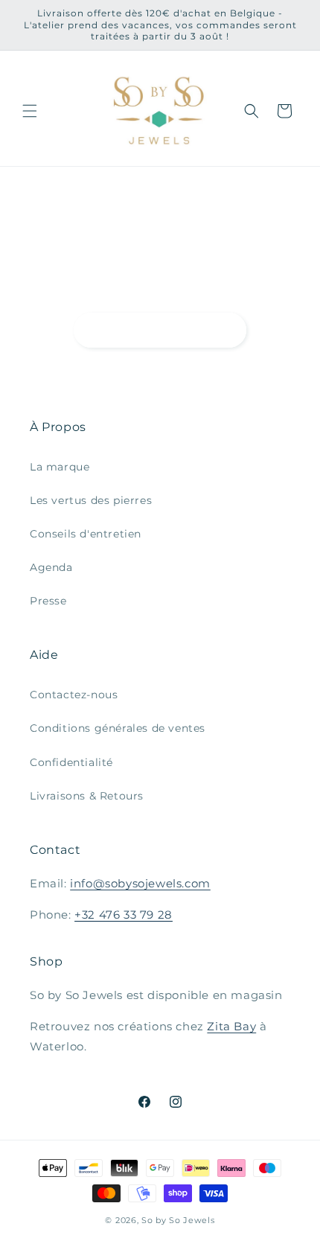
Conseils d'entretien (85, 533)
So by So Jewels (178, 1220)
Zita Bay (231, 1026)
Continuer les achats (160, 329)
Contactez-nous (74, 694)
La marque (59, 466)
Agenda (51, 567)
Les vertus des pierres (91, 500)
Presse (48, 600)
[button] (29, 111)
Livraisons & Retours (87, 796)
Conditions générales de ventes (117, 728)
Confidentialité (71, 762)
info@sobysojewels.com (140, 883)
